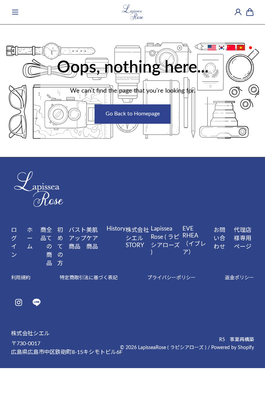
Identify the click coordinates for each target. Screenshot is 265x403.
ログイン (14, 242)
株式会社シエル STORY (137, 237)
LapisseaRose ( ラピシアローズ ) (172, 347)
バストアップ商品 (77, 238)
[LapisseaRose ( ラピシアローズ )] (132, 12)
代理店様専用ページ (243, 238)
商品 (43, 234)
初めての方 (60, 246)
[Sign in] (238, 12)
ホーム (30, 238)
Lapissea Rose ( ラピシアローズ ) (165, 240)
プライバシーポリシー (171, 277)
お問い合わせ (219, 238)
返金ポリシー (239, 277)
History (116, 229)
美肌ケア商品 (92, 238)
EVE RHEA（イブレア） (194, 240)
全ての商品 (49, 246)
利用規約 (20, 277)
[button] (15, 12)
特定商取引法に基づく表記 (89, 277)
